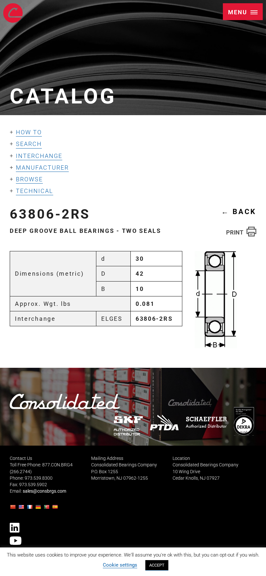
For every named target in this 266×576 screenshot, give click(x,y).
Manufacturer (42, 167)
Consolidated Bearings (13, 13)
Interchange (39, 155)
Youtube (15, 540)
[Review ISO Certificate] (244, 421)
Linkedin (14, 528)
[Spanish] (56, 508)
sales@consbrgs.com (44, 491)
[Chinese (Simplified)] (14, 508)
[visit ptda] (164, 422)
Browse (29, 179)
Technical (34, 190)
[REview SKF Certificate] (128, 425)
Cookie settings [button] (120, 565)
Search (29, 143)
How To (29, 132)
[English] (22, 508)
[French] (30, 508)
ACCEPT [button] (156, 565)
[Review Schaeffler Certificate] (206, 422)
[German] (39, 508)
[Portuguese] (47, 508)
